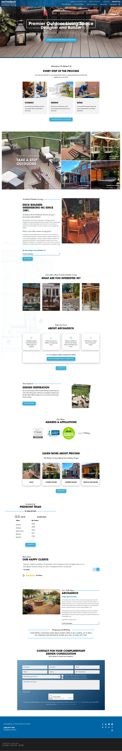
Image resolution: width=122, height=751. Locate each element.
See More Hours (41, 517)
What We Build (66, 4)
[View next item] (97, 569)
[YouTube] (109, 724)
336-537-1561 (116, 1)
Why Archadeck (92, 4)
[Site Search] (119, 4)
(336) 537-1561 (31, 511)
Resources (103, 4)
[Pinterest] (105, 727)
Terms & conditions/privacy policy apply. (66, 704)
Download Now (29, 403)
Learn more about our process (61, 119)
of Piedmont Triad (78, 1)
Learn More (61, 491)
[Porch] (109, 727)
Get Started (113, 4)
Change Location (94, 1)
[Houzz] (102, 727)
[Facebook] (102, 724)
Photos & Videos (79, 4)
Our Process (106, 1)
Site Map (21, 745)
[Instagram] (112, 730)
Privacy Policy (14, 745)
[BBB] (112, 727)
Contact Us (61, 368)
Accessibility (5, 745)
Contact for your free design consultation (61, 40)
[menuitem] (66, 4)
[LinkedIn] (105, 724)
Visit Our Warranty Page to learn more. (61, 358)
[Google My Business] (112, 724)
